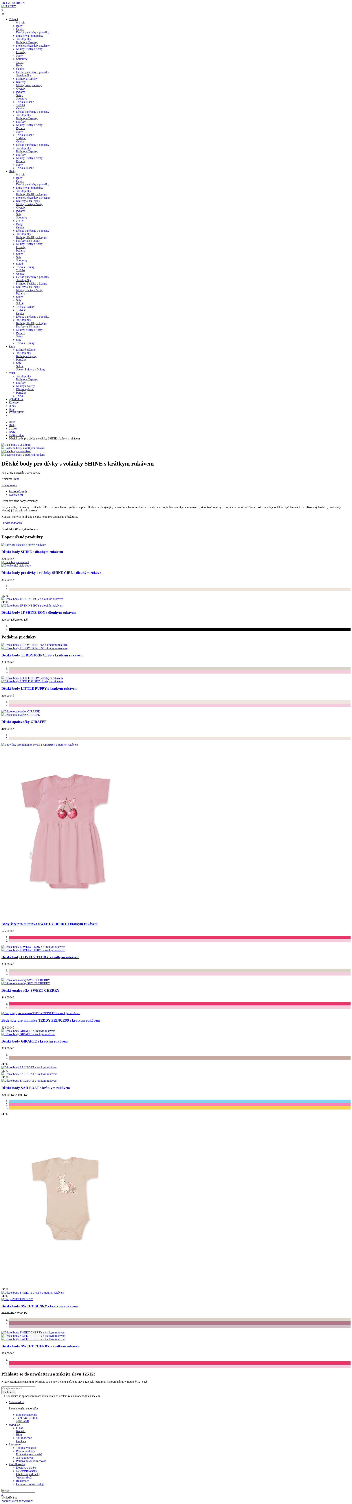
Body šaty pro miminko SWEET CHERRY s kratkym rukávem (49, 924)
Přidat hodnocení (12, 522)
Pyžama (20, 91)
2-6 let (19, 62)
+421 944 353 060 (27, 1418)
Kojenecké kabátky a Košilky (33, 197)
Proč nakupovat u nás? (29, 1454)
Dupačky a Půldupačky (29, 35)
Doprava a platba (26, 1467)
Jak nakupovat (24, 1457)
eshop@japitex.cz (26, 1414)
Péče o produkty (25, 1451)
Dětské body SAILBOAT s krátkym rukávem (35, 1088)
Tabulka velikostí (26, 1447)
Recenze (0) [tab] (16, 494)
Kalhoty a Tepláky (27, 42)
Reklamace (22, 1480)
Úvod (12, 421)
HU (13, 3)
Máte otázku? (16, 1402)
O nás (12, 405)
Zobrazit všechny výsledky (17, 1500)
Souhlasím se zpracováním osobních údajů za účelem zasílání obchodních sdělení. (53, 1396)
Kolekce (14, 402)
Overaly (20, 52)
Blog (11, 409)
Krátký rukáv (16, 435)
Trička (19, 395)
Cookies (21, 1441)
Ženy (12, 346)
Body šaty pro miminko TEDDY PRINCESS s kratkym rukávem (50, 1020)
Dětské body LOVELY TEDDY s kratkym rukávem (40, 957)
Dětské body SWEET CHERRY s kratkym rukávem (40, 1346)
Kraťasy (21, 82)
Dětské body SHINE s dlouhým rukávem (32, 552)
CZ (8, 3)
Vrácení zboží (24, 1477)
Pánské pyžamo (25, 389)
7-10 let (20, 105)
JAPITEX (15, 1424)
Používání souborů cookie (31, 1461)
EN (23, 3)
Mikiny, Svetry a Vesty (29, 48)
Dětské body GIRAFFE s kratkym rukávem (34, 1041)
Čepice (20, 29)
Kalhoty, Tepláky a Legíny (31, 194)
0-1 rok (20, 22)
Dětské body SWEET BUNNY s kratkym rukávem (39, 1306)
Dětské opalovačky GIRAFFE (24, 722)
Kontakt (20, 1431)
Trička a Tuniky (25, 267)
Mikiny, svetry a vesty (29, 85)
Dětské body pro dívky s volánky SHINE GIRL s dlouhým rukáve (51, 573)
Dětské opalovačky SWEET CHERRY (30, 990)
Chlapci (13, 19)
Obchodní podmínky (28, 1474)
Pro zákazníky (17, 1464)
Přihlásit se (9, 1392)
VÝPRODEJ (16, 412)
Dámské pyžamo (26, 349)
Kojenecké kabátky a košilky (33, 45)
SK (3, 3)
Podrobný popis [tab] (18, 491)
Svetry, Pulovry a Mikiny (30, 369)
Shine (16, 478)
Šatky (19, 55)
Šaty (18, 214)
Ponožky (21, 359)
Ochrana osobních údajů (30, 1484)
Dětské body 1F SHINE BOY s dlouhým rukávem (38, 612)
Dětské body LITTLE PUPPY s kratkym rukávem (39, 688)
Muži (12, 372)
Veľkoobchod (24, 1437)
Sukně (19, 263)
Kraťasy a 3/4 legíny (28, 200)
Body (19, 25)
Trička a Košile (25, 101)
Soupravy (21, 58)
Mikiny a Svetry (25, 386)
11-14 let (21, 138)
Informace (15, 1444)
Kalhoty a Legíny (26, 356)
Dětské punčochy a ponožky (32, 32)
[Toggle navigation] (2, 14)
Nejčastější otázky (26, 1470)
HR (18, 3)
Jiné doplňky (23, 39)
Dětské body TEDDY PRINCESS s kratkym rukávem (41, 655)
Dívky (12, 171)
